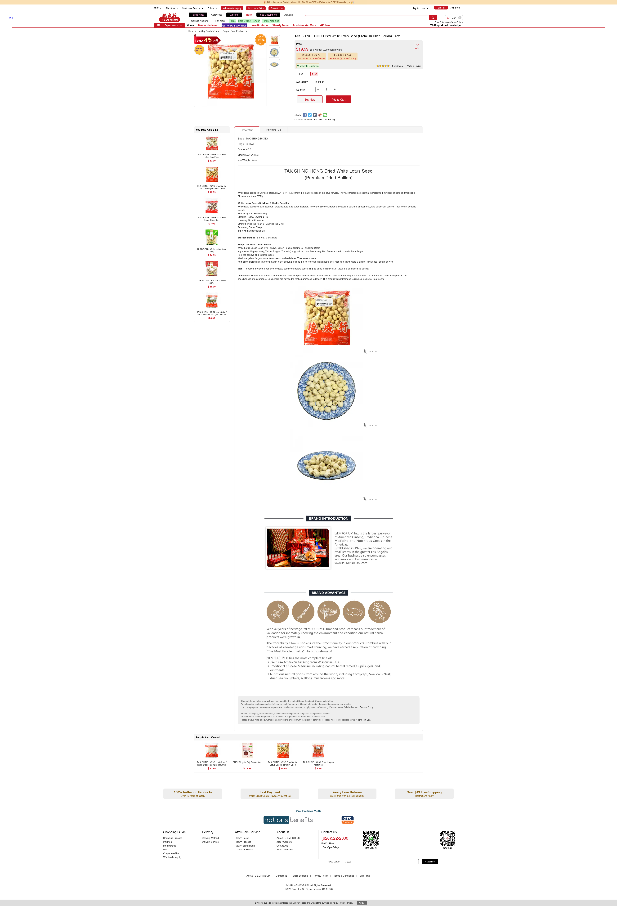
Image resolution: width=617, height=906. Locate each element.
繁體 (368, 875)
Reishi (249, 14)
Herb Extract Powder (249, 20)
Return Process (243, 841)
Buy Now (309, 99)
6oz (301, 73)
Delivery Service (210, 841)
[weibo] (320, 115)
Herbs (232, 20)
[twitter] (310, 115)
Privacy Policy (366, 707)
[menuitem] (161, 8)
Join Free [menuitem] (455, 7)
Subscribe (430, 861)
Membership (169, 845)
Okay (361, 902)
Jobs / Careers (284, 841)
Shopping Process (172, 837)
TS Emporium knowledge (445, 25)
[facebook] (305, 115)
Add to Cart (338, 99)
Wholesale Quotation (308, 65)
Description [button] (247, 130)
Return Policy (242, 837)
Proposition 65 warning (324, 119)
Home (190, 25)
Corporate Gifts (171, 853)
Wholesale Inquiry (172, 857)
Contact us (281, 875)
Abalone (288, 14)
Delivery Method (210, 837)
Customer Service (244, 849)
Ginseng (234, 14)
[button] (181, 26)
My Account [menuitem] (419, 8)
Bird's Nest (198, 14)
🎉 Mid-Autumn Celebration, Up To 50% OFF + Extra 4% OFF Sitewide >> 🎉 (309, 2)
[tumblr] (315, 115)
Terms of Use (364, 719)
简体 (362, 875)
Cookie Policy (346, 902)
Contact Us (282, 845)
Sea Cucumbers (268, 14)
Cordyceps (216, 14)
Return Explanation (245, 845)
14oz (314, 73)
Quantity (300, 89)
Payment (167, 841)
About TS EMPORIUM (288, 837)
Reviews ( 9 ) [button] (273, 129)
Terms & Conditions (344, 875)
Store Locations (285, 849)
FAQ (165, 849)
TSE (169, 17)
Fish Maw (220, 20)
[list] (244, 18)
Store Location (300, 875)
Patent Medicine (271, 20)
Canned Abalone (199, 20)
